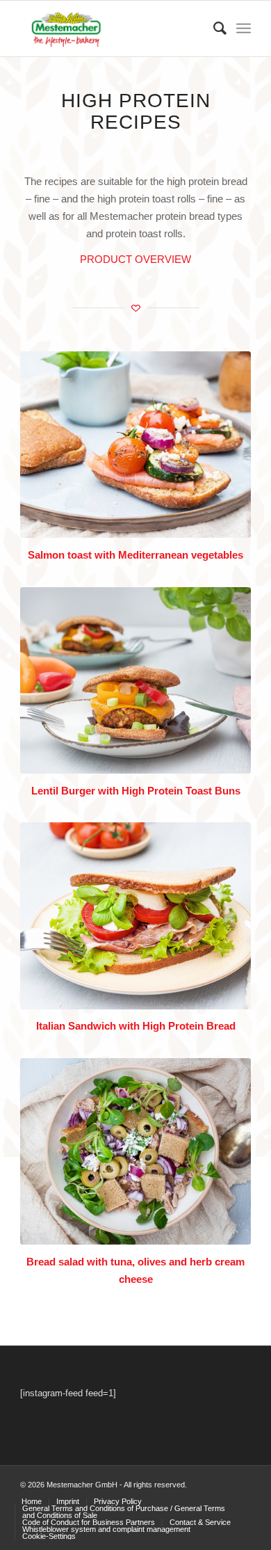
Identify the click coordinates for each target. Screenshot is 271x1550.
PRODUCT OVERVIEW (135, 259)
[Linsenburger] (135, 680)
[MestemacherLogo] (112, 28)
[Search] (213, 28)
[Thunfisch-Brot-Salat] (135, 1151)
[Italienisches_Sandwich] (135, 915)
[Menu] (243, 28)
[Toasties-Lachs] (135, 444)
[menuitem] (213, 28)
